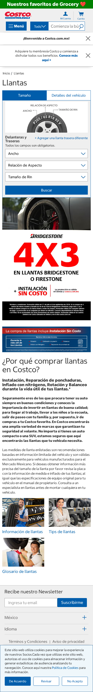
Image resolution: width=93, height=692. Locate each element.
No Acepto (75, 681)
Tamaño (24, 95)
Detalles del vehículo (69, 95)
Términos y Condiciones (28, 641)
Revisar (46, 681)
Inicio (6, 73)
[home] (18, 15)
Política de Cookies (65, 668)
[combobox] (39, 26)
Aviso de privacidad (68, 641)
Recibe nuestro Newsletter (34, 592)
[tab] (46, 617)
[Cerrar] (88, 38)
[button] (82, 26)
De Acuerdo (17, 681)
